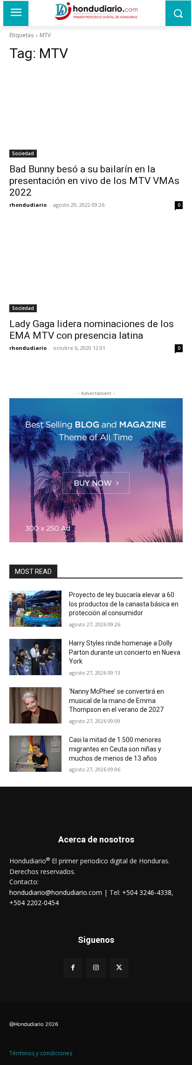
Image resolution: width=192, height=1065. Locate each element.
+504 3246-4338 (146, 892)
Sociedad (23, 153)
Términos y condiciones (40, 1053)
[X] (119, 968)
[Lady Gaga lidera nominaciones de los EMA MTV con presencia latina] (96, 269)
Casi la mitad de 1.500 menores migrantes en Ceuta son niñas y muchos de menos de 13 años (115, 749)
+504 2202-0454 (34, 902)
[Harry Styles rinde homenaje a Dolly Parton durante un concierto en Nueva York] (35, 657)
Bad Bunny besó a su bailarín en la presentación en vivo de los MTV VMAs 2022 (94, 181)
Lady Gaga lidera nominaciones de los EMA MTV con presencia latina (91, 329)
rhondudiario (28, 204)
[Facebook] (73, 968)
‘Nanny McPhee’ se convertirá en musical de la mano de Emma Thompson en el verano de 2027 (116, 700)
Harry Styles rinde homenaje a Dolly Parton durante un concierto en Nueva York (124, 652)
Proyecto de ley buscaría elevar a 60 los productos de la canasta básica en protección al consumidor (123, 604)
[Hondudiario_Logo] (96, 11)
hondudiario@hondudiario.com (55, 892)
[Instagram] (96, 968)
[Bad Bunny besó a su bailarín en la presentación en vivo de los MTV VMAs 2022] (96, 114)
